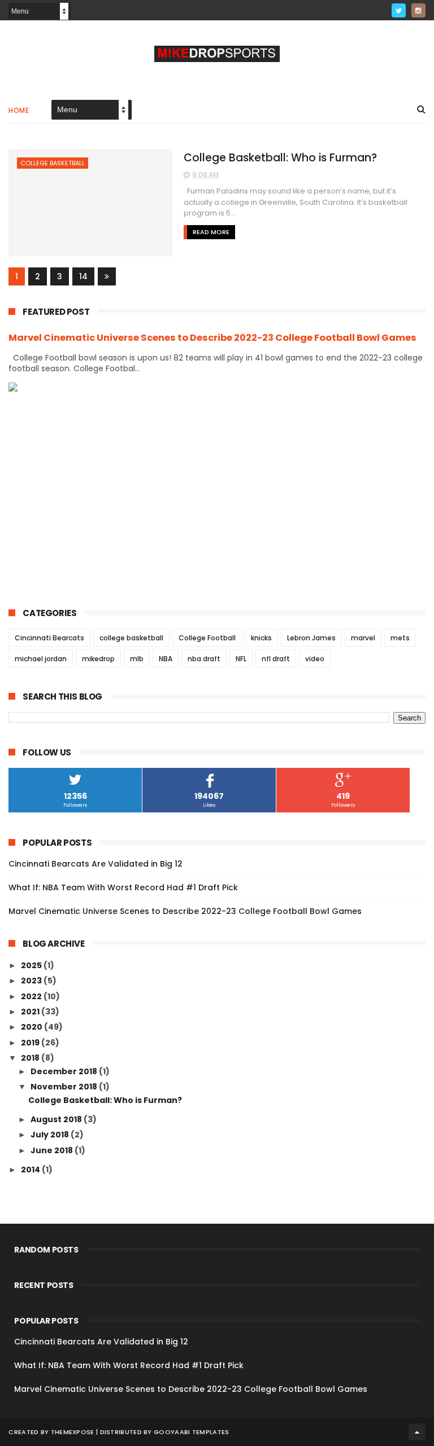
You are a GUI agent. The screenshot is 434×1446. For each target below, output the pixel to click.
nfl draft (276, 658)
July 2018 (51, 1134)
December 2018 (65, 1071)
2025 (32, 965)
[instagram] (418, 10)
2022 (32, 996)
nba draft (204, 658)
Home (18, 110)
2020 (32, 1026)
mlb (137, 658)
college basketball (52, 163)
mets (400, 638)
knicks (261, 638)
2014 (31, 1169)
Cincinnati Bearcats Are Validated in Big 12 (95, 863)
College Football (207, 638)
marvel (363, 638)
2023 (32, 980)
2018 (31, 1057)
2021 (31, 1011)
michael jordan (41, 658)
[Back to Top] (417, 1431)
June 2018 (53, 1150)
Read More (211, 231)
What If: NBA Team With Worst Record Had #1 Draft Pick (123, 887)
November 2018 (65, 1086)
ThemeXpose (72, 1431)
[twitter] (399, 10)
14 (83, 276)
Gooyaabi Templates (191, 1431)
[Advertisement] (216, 491)
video (314, 658)
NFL (241, 658)
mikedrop (98, 658)
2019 (31, 1042)
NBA (165, 658)
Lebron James (311, 638)
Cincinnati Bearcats (49, 638)
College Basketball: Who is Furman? (280, 157)
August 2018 (57, 1119)
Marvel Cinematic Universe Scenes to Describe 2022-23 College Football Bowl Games (212, 337)
